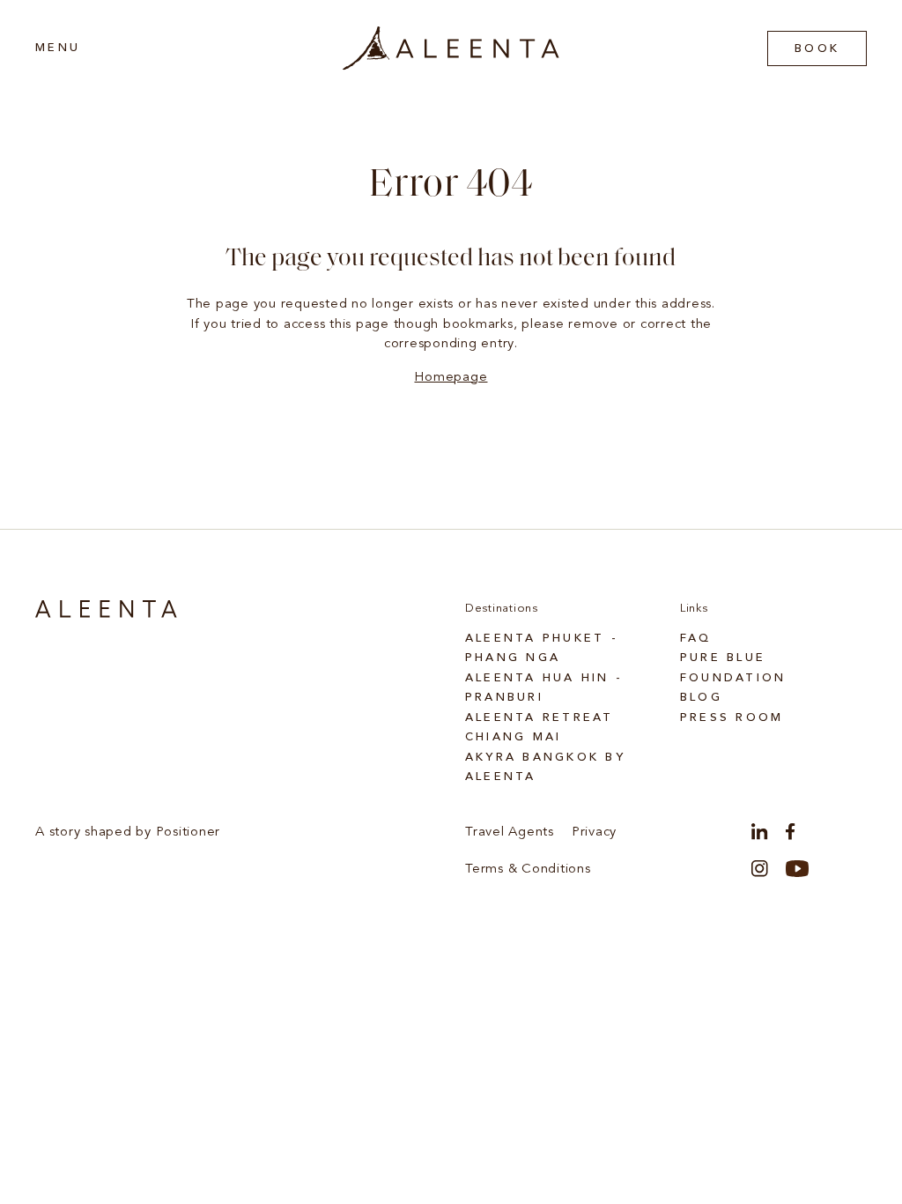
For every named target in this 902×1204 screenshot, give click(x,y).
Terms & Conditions (528, 869)
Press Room (732, 718)
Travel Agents (509, 832)
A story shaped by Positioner (127, 832)
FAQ (696, 638)
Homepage (450, 377)
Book (817, 49)
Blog (701, 697)
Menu (57, 48)
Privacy (594, 832)
